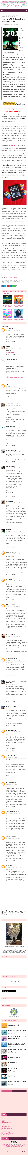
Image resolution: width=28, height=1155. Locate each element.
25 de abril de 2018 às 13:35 (14, 531)
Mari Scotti (10, 280)
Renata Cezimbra (11, 837)
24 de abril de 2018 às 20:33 (14, 428)
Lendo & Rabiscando (12, 552)
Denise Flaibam (10, 466)
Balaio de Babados (6, 1144)
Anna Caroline (10, 604)
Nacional (15, 280)
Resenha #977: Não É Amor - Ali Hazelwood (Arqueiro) (17, 1037)
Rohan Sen (13, 145)
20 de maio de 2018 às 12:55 (14, 867)
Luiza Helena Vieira (7, 24)
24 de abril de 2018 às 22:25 (14, 452)
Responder (8, 341)
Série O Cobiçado (11, 15)
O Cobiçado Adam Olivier (6, 281)
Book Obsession (11, 730)
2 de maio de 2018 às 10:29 (13, 732)
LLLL (7, 384)
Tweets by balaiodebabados (8, 994)
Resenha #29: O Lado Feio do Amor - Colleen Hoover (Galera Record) (17, 1044)
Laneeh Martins (11, 755)
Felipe (8, 346)
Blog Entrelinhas (10, 352)
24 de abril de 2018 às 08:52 (14, 330)
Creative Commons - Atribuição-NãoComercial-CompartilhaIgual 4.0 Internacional (14, 1146)
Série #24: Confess (12, 1062)
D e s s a (8, 529)
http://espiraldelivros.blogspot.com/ (14, 377)
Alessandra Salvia (12, 404)
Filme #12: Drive (12, 1075)
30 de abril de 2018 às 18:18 (14, 684)
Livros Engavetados (12, 811)
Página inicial (4, 15)
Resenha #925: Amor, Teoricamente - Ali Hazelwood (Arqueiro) (17, 1024)
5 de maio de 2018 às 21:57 (13, 784)
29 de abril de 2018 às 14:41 (14, 636)
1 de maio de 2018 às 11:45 (13, 708)
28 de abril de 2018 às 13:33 (14, 606)
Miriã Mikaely (10, 501)
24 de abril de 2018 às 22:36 (14, 468)
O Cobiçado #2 (21, 280)
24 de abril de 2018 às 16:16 (14, 361)
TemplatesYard (13, 1151)
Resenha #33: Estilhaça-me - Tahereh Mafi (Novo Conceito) (17, 1082)
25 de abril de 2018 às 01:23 (14, 502)
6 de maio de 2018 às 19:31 (13, 813)
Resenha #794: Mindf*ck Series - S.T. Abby (17, 1069)
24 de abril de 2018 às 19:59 (14, 405)
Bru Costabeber (11, 783)
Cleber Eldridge (11, 450)
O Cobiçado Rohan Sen (11, 277)
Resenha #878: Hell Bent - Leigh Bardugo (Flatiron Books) (17, 1050)
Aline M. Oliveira (11, 706)
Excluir (13, 341)
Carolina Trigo (11, 635)
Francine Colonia (11, 658)
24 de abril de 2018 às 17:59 (14, 386)
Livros (6, 280)
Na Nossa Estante (11, 426)
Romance (19, 281)
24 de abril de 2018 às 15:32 (14, 348)
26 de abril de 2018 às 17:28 (14, 581)
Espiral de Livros (11, 359)
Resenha (14, 281)
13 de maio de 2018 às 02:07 (14, 838)
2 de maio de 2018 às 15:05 (13, 757)
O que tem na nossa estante (13, 443)
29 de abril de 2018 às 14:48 (14, 660)
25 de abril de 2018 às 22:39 (14, 553)
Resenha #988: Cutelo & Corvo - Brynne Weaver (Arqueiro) (17, 1056)
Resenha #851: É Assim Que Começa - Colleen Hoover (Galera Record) (17, 1031)
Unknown (9, 579)
